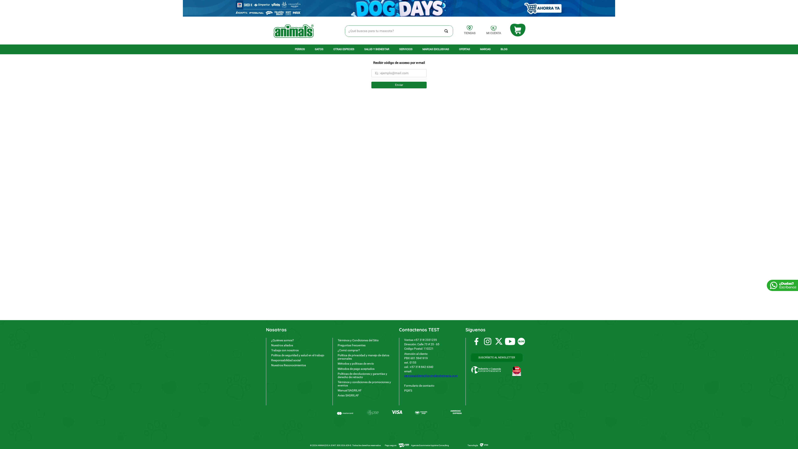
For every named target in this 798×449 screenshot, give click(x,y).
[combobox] (399, 31)
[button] (497, 357)
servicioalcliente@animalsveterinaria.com (431, 375)
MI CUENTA (493, 33)
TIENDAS (469, 33)
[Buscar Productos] (447, 31)
